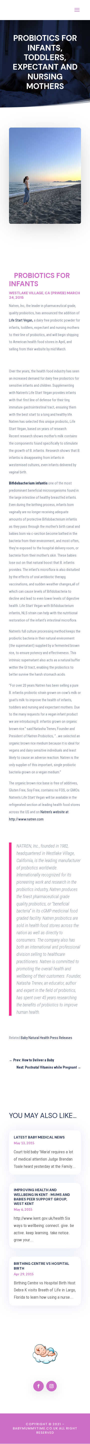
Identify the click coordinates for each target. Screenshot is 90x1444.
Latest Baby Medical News (39, 1137)
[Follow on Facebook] (38, 1386)
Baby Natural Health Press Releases (46, 1038)
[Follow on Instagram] (51, 1386)
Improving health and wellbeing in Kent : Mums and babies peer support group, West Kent (42, 1197)
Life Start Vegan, (21, 320)
